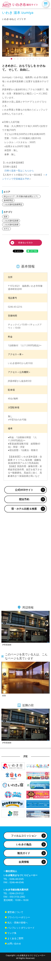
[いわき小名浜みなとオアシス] (37, 785)
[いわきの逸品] (37, 766)
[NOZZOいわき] (13, 804)
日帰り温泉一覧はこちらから (19, 170)
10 (11, 58)
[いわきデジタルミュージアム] (13, 813)
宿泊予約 (24, 499)
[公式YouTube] (37, 775)
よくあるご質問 (15, 938)
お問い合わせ (14, 943)
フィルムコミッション (24, 835)
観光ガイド (23, 853)
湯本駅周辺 (8, 200)
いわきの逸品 (23, 844)
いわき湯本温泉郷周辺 (13, 204)
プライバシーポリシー (18, 917)
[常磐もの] (13, 775)
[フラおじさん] (37, 794)
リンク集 (11, 932)
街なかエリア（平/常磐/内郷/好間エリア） (21, 196)
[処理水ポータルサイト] (37, 813)
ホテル (6, 228)
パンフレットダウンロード (21, 927)
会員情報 (24, 861)
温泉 (5, 216)
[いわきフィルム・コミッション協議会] (37, 804)
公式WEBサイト (24, 489)
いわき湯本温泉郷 (11, 220)
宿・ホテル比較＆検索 (24, 508)
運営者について (15, 912)
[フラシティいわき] (13, 794)
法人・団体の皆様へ (17, 922)
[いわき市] (13, 766)
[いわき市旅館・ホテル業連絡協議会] (13, 785)
